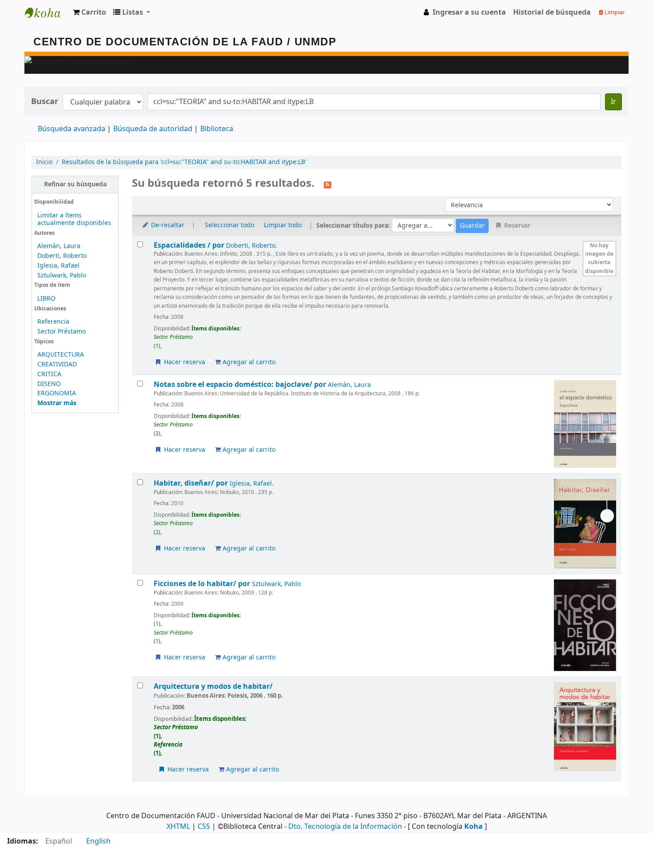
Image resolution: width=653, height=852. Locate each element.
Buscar (44, 102)
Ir (613, 101)
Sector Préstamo (61, 331)
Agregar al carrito (248, 362)
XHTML (178, 826)
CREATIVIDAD (57, 364)
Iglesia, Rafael (58, 265)
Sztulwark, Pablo (61, 275)
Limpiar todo (283, 225)
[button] (89, 12)
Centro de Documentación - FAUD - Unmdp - (47, 12)
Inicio (44, 162)
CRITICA (49, 374)
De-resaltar (166, 225)
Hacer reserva (183, 362)
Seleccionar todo (229, 225)
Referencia (53, 321)
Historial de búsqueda (552, 12)
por (190, 245)
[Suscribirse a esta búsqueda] (327, 184)
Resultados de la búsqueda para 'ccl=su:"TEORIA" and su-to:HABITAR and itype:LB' (184, 162)
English (98, 841)
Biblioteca (216, 129)
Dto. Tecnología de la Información (345, 826)
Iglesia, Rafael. (252, 483)
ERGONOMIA (56, 393)
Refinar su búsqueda (75, 184)
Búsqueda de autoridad (152, 129)
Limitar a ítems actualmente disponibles (74, 219)
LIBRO (46, 298)
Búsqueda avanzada (71, 129)
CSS (204, 826)
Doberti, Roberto (62, 256)
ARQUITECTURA (60, 354)
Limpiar (614, 12)
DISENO (49, 384)
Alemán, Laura (58, 246)
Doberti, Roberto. (251, 245)
